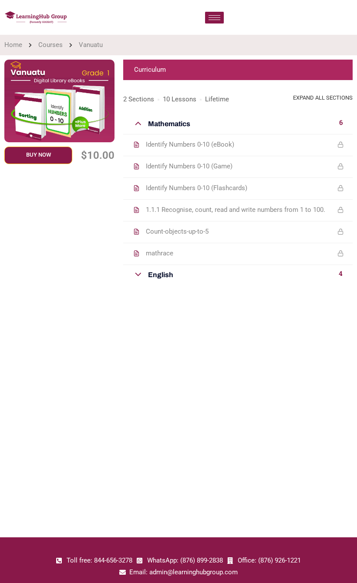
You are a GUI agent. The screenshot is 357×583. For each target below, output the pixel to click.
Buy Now (38, 154)
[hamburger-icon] (214, 17)
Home (13, 45)
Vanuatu (91, 45)
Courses (50, 45)
